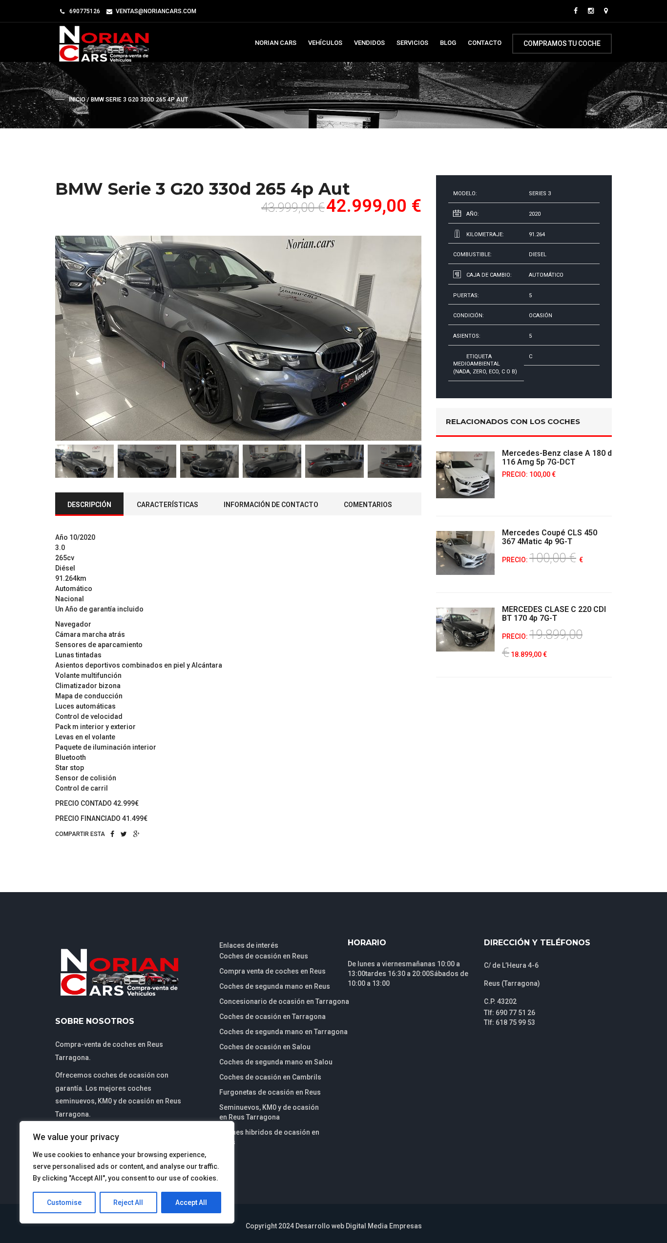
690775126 (84, 11)
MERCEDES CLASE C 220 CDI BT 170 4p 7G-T (554, 614)
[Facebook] (112, 834)
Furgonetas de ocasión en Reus (270, 1092)
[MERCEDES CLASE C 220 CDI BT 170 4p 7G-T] (465, 630)
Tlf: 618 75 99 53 (509, 1022)
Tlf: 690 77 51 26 (509, 1013)
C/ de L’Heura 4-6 (511, 965)
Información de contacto (271, 505)
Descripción (89, 505)
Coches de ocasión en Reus (263, 956)
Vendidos (369, 42)
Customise (64, 1202)
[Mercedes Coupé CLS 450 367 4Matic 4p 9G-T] (465, 553)
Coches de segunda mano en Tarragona (283, 1032)
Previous (40, 338)
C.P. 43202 (500, 1001)
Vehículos (325, 42)
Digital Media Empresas (384, 1226)
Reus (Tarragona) (512, 983)
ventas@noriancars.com (156, 11)
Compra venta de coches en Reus (272, 971)
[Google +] (136, 834)
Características (167, 505)
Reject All (128, 1202)
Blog (448, 42)
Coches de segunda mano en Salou (276, 1062)
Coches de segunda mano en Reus (274, 986)
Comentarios (368, 505)
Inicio (77, 99)
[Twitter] (124, 834)
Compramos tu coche (562, 43)
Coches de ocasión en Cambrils (270, 1077)
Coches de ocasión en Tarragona (272, 1016)
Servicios (412, 42)
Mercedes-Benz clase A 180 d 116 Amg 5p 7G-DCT (557, 457)
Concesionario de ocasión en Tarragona (284, 1001)
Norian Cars (275, 42)
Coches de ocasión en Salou (265, 1047)
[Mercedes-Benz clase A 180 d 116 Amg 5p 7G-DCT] (465, 474)
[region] (127, 1172)
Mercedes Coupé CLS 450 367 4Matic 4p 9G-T (549, 537)
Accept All (191, 1202)
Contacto (484, 42)
